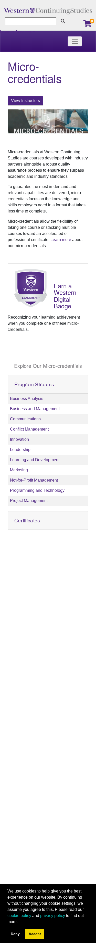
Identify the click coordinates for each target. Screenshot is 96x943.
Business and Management (35, 409)
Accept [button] (35, 934)
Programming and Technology (37, 490)
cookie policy (19, 915)
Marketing (19, 470)
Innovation (19, 439)
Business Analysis (26, 398)
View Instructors (25, 100)
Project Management (29, 500)
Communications (25, 419)
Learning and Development (34, 460)
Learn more (60, 239)
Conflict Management (29, 429)
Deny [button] (15, 934)
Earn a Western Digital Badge (65, 295)
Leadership (20, 449)
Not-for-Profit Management (34, 480)
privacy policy (52, 915)
